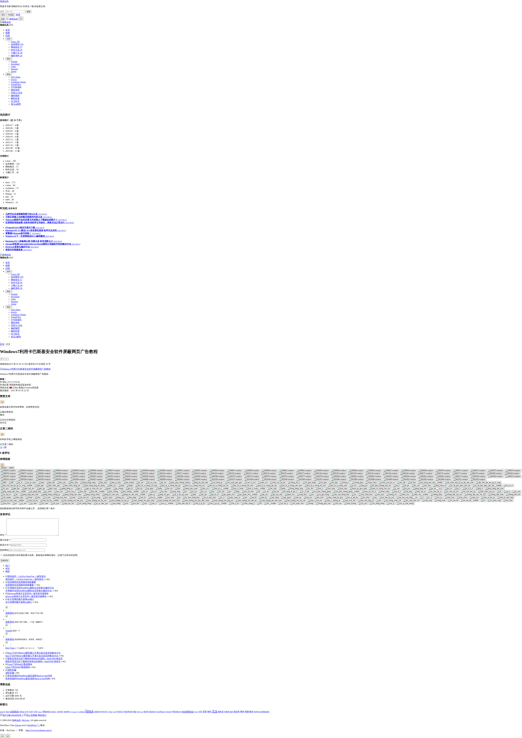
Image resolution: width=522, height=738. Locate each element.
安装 (204, 711)
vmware (168, 712)
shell (145, 711)
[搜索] (20, 19)
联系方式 (5, 545)
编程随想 (15, 95)
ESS (35, 712)
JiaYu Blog (15, 77)
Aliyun (18, 725)
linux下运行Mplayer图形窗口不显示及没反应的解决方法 (31, 656)
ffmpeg (46, 711)
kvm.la (14, 79)
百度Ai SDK (16, 93)
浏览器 (226, 712)
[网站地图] (0, 109)
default (3, 468)
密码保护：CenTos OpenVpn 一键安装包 (24, 579)
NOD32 (119, 711)
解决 (251, 712)
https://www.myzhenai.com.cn (39, 730)
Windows (176, 711)
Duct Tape (10, 648)
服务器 (221, 712)
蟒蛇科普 (15, 98)
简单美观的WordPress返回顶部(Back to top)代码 (27, 678)
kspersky (75, 712)
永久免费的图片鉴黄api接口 (18, 602)
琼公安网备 (31, 715)
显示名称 (5, 540)
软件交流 (257, 712)
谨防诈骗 (9, 673)
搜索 (28, 12)
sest (142, 712)
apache (2, 712)
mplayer (97, 711)
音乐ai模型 (16, 104)
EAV (27, 712)
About (13, 71)
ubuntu (152, 711)
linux (89, 711)
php (134, 711)
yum (196, 712)
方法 (214, 711)
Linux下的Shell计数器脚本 (17, 667)
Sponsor (14, 69)
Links (13, 66)
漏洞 (231, 712)
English (14, 61)
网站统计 (42, 715)
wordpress (188, 711)
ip (71, 712)
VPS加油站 (16, 87)
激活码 (237, 711)
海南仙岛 (4, 1)
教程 (209, 711)
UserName (160, 711)
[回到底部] (7, 736)
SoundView (16, 84)
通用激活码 (265, 712)
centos (14, 711)
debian (21, 712)
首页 (2, 344)
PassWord (128, 711)
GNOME (60, 712)
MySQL (105, 712)
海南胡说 (10, 613)
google (67, 711)
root (138, 712)
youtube (9, 630)
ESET (31, 712)
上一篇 (3, 447)
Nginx (110, 712)
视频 (247, 711)
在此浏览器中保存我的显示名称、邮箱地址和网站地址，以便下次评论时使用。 (41, 555)
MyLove (25, 720)
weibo (11, 468)
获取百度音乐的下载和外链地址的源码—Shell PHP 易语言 (32, 661)
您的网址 (4, 550)
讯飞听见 (15, 101)
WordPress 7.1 (33, 725)
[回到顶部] (2, 736)
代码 (200, 712)
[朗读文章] (5, 359)
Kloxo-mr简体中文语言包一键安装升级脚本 (25, 596)
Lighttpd (81, 712)
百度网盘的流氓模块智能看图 (19, 585)
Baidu (8, 712)
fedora (40, 712)
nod (114, 712)
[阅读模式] (8, 359)
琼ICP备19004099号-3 (13, 715)
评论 (3, 535)
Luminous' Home (18, 82)
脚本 (242, 712)
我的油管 (15, 90)
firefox (53, 711)
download (15, 64)
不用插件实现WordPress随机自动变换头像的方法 (28, 590)
